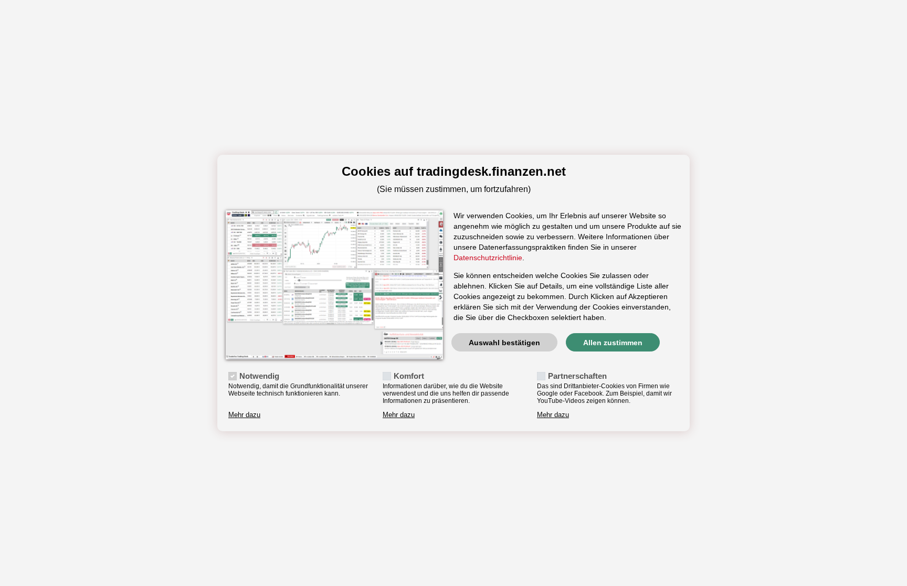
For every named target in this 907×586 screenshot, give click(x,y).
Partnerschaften (577, 375)
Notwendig (259, 375)
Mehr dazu (244, 415)
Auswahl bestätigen (504, 342)
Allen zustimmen (612, 342)
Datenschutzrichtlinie (488, 257)
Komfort (409, 375)
